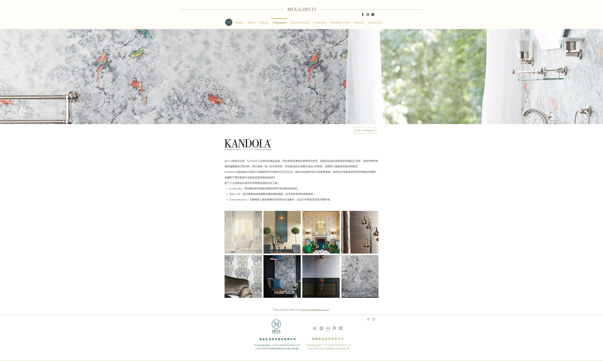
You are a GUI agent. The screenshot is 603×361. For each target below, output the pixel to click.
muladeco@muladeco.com (289, 344)
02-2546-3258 (263, 344)
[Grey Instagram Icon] (374, 319)
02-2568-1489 (315, 344)
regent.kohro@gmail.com (340, 344)
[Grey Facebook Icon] (368, 319)
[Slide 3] (301, 117)
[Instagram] (368, 14)
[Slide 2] (298, 117)
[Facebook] (363, 14)
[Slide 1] (304, 117)
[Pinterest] (373, 14)
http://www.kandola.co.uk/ (314, 309)
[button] (243, 232)
